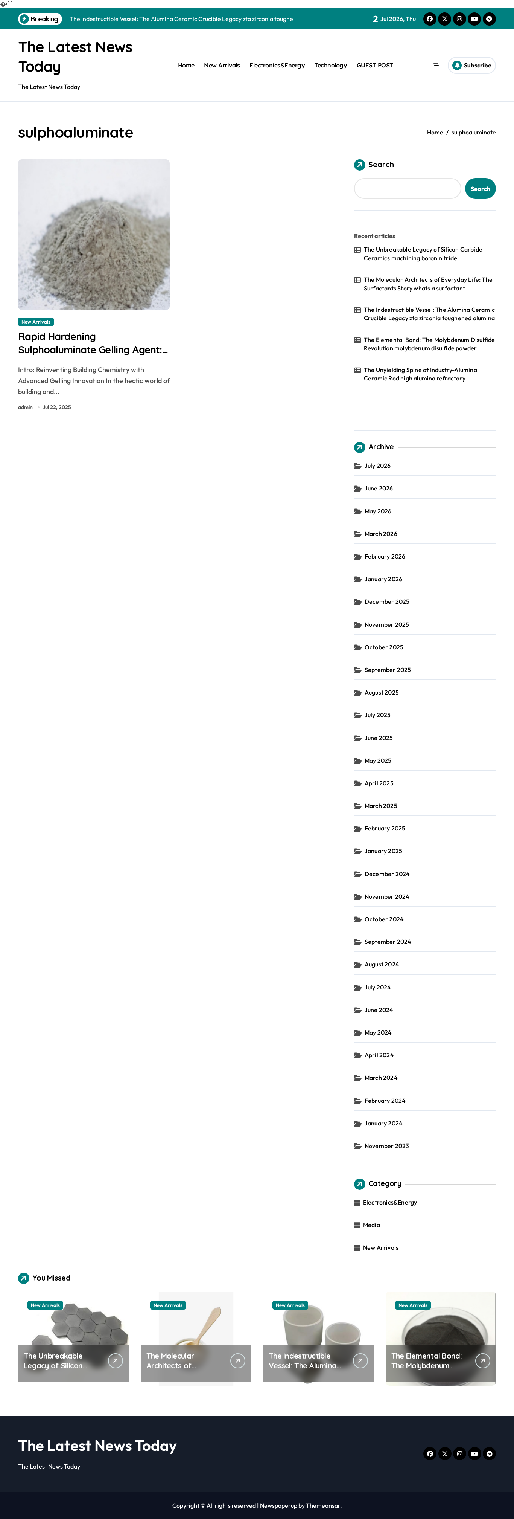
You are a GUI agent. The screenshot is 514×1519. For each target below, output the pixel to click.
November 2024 (387, 896)
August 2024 (382, 964)
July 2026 (378, 465)
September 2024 (388, 941)
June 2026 (379, 488)
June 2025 (379, 738)
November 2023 (387, 1146)
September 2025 (388, 669)
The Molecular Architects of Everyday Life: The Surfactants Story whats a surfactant (428, 284)
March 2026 (381, 533)
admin (25, 407)
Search (381, 164)
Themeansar (323, 1505)
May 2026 (378, 511)
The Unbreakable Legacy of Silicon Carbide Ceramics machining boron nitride (423, 253)
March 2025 (381, 805)
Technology (331, 65)
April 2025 (379, 783)
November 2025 (387, 624)
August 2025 (382, 692)
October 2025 (384, 647)
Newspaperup (278, 1505)
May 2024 (378, 1032)
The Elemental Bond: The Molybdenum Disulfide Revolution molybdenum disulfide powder (429, 344)
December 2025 (387, 601)
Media (371, 1225)
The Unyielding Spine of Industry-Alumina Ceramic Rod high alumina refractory (420, 374)
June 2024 (379, 1010)
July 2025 (378, 715)
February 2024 (385, 1100)
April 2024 (379, 1055)
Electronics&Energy (277, 65)
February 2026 (385, 556)
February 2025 (385, 828)
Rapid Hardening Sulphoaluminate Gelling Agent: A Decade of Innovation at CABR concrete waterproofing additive (93, 356)
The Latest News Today (97, 1445)
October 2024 (384, 919)
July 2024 (378, 987)
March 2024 (381, 1077)
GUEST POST (375, 65)
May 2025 (378, 760)
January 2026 (383, 579)
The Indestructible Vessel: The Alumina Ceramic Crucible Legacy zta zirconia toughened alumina (429, 314)
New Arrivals (222, 65)
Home (186, 65)
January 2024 (384, 1123)
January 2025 (383, 851)
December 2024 (387, 874)
